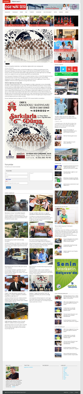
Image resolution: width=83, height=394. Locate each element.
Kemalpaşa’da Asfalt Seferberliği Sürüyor (14, 240)
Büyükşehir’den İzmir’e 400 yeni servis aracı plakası (16, 267)
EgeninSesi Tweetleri (28, 367)
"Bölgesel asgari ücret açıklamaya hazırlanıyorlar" (23, 1)
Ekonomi (65, 373)
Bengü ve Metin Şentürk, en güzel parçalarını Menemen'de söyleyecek (39, 213)
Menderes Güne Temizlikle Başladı (15, 213)
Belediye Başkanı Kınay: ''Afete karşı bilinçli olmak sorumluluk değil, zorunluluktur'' (70, 297)
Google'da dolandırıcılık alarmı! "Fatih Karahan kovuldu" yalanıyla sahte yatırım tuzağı (70, 167)
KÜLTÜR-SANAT (48, 12)
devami (13, 386)
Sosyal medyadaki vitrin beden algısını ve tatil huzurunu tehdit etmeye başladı (70, 240)
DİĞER (66, 12)
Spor (64, 376)
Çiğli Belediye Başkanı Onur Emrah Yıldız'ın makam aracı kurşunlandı (15, 322)
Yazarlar (65, 368)
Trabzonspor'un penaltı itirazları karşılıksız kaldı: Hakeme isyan (69, 309)
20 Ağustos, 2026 (58, 228)
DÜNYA (61, 12)
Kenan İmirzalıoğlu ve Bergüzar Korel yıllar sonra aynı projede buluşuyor (70, 131)
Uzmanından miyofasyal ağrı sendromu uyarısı (70, 245)
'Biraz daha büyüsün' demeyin (63, 226)
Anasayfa (65, 367)
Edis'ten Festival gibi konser (70, 136)
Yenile (6, 181)
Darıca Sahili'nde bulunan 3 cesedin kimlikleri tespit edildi (70, 354)
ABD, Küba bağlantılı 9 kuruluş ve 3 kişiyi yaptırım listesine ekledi (70, 303)
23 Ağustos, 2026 (58, 121)
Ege (64, 371)
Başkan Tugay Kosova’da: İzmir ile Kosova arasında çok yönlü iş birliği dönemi (39, 294)
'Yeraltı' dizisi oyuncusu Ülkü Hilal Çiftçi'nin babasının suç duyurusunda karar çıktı (65, 118)
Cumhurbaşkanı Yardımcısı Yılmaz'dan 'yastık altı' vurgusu (70, 320)
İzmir (64, 369)
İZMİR (21, 12)
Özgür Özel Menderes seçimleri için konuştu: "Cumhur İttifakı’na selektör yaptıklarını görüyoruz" (16, 294)
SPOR (55, 12)
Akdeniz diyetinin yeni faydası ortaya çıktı (70, 251)
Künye (71, 392)
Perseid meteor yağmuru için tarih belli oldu (70, 172)
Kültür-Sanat (66, 375)
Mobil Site (66, 392)
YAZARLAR (15, 12)
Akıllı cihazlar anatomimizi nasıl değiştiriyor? (71, 184)
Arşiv (64, 379)
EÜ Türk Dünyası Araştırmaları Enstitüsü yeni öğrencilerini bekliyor (40, 240)
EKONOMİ (38, 12)
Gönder (8, 187)
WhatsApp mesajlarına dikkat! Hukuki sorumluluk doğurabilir (70, 178)
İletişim (76, 392)
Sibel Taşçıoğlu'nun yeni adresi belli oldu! (69, 142)
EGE (26, 12)
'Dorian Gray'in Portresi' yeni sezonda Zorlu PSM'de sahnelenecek (70, 315)
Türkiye (64, 372)
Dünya (64, 377)
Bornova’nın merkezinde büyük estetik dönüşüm (40, 267)
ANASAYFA (7, 12)
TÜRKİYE (32, 12)
